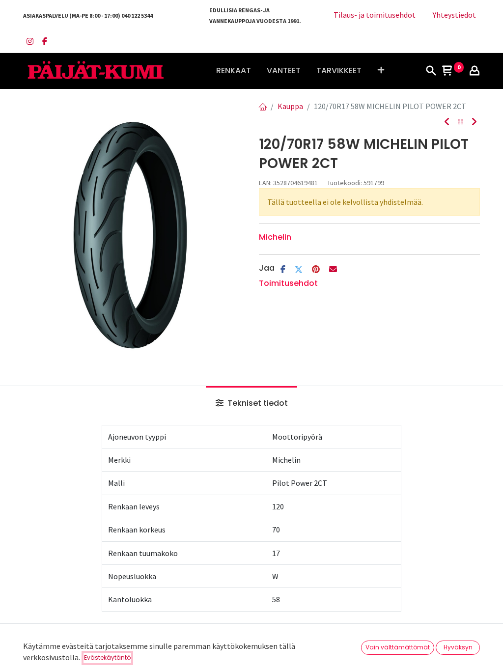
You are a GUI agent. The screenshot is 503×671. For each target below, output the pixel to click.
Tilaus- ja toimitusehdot (375, 15)
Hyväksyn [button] (458, 647)
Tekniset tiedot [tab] (256, 403)
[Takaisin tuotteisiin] (461, 122)
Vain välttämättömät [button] (397, 647)
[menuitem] (233, 70)
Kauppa (290, 106)
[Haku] (430, 71)
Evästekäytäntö (107, 657)
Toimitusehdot (288, 283)
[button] (380, 70)
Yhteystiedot (454, 15)
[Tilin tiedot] (474, 71)
